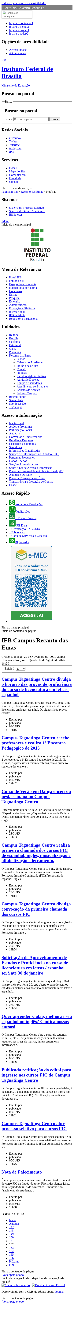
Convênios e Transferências (25, 436)
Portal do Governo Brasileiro (23, 8)
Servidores (15, 447)
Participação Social (20, 430)
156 (11, 1258)
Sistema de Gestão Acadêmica (27, 211)
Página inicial (10, 191)
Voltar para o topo (13, 1274)
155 (11, 1254)
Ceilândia (14, 341)
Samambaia (16, 400)
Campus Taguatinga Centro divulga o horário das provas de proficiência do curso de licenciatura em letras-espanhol (37, 687)
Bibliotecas (15, 214)
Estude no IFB (18, 280)
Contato (14, 181)
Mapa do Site (17, 171)
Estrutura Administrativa (31, 376)
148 (11, 1230)
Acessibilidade (18, 49)
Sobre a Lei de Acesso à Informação (30, 467)
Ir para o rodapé (19, 33)
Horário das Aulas (27, 365)
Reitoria (14, 334)
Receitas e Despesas (21, 440)
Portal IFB (15, 277)
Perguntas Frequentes (22, 457)
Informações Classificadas (24, 450)
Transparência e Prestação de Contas (31, 481)
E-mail (13, 168)
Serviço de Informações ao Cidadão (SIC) (34, 454)
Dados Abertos (18, 461)
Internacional (17, 311)
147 (11, 1227)
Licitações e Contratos (22, 443)
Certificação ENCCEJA (25, 529)
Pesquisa (14, 298)
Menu (5, 221)
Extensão (14, 301)
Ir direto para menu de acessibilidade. (24, 3)
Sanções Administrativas (23, 464)
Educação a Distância (22, 308)
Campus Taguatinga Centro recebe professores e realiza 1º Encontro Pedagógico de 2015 (35, 743)
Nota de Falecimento (22, 1172)
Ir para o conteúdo (21, 23)
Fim (11, 1265)
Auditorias (15, 433)
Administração (18, 305)
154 (11, 1251)
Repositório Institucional (23, 318)
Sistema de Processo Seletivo (26, 207)
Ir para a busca (19, 30)
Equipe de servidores (29, 383)
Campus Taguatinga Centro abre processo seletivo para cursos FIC (34, 1126)
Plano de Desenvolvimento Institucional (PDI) (36, 471)
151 (11, 1240)
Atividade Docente (28, 379)
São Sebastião (17, 403)
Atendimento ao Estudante (32, 386)
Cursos (21, 359)
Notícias (22, 372)
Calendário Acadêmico (30, 362)
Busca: (9, 119)
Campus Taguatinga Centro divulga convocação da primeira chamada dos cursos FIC (36, 909)
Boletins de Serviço (28, 389)
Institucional (16, 423)
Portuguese (9, 16)
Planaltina (15, 352)
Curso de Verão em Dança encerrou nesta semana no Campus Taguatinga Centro (36, 796)
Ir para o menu (19, 26)
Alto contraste (17, 53)
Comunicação (17, 174)
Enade (13, 485)
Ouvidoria (15, 178)
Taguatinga (15, 407)
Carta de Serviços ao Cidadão (29, 535)
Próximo (14, 1261)
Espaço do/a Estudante (22, 284)
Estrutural (15, 345)
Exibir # (10, 668)
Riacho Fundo (17, 396)
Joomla (59, 1291)
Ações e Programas (20, 426)
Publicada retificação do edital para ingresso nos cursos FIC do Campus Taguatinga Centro (36, 1075)
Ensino (13, 294)
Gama (12, 348)
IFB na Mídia (17, 315)
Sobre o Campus (27, 393)
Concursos (15, 291)
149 (11, 1234)
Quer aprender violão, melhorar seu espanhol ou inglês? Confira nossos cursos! (37, 1021)
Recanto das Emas (32, 191)
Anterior (14, 1223)
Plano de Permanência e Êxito (27, 478)
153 (11, 1247)
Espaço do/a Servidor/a (23, 287)
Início (12, 1220)
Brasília (13, 338)
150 (11, 1237)
